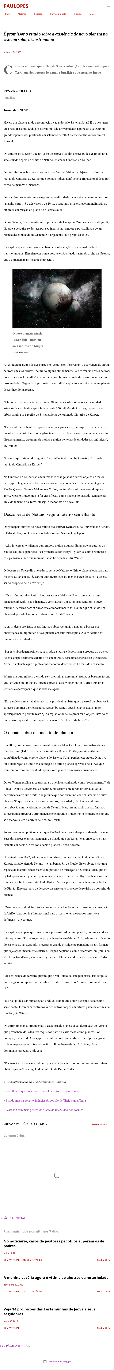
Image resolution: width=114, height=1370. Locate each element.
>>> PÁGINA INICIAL (15, 1346)
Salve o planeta (58, 13)
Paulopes (16, 6)
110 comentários (32, 1291)
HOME (7, 13)
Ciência (78, 13)
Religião (38, 13)
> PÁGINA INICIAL (13, 1218)
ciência (27, 1124)
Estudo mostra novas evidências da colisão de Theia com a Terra (46, 1100)
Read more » (103, 1259)
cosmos (40, 1124)
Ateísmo (22, 13)
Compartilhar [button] (99, 1124)
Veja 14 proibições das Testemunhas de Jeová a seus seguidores (49, 1311)
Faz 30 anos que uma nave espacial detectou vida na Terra (42, 1091)
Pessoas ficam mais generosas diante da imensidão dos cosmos (44, 1110)
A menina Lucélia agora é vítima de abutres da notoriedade (56, 1277)
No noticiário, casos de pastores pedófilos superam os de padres (54, 1243)
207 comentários (32, 1259)
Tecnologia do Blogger (59, 1361)
